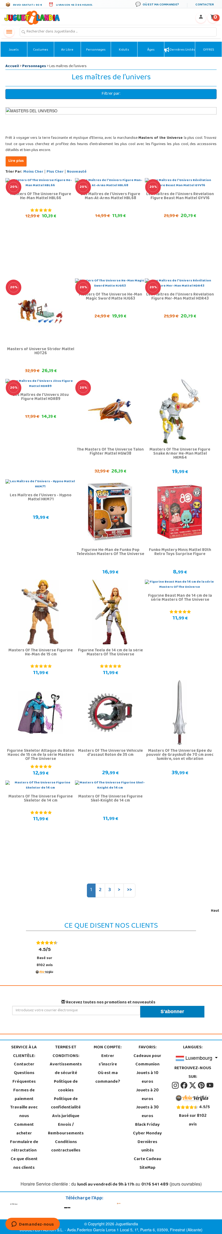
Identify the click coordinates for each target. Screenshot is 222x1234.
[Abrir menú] (9, 32)
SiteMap (147, 1168)
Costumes (40, 50)
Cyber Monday (147, 1133)
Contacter (24, 1064)
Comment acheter (24, 1129)
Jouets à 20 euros (147, 1095)
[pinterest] (201, 1086)
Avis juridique (65, 1116)
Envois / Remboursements (66, 1129)
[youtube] (210, 1086)
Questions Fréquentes (24, 1077)
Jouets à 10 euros (147, 1077)
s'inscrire (108, 1064)
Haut (215, 911)
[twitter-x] (193, 1086)
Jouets (14, 50)
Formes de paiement (24, 1095)
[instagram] (175, 1086)
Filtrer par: (111, 94)
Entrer (107, 1056)
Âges (151, 50)
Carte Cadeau (147, 1159)
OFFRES (208, 50)
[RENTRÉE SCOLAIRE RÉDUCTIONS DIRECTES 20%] (40, 311)
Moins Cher (33, 172)
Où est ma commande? (107, 1077)
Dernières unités (182, 50)
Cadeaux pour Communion (147, 1060)
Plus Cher (55, 172)
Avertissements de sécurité (66, 1069)
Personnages (96, 50)
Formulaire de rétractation (24, 1146)
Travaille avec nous (24, 1112)
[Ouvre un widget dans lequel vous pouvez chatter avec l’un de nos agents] (32, 1224)
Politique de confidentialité (66, 1103)
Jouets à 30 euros (147, 1112)
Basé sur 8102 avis (45, 957)
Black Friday (147, 1125)
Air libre (67, 50)
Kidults (124, 50)
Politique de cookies (66, 1086)
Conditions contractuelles (65, 1146)
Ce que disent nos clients (24, 1163)
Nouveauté (77, 172)
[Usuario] (201, 18)
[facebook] (184, 1086)
